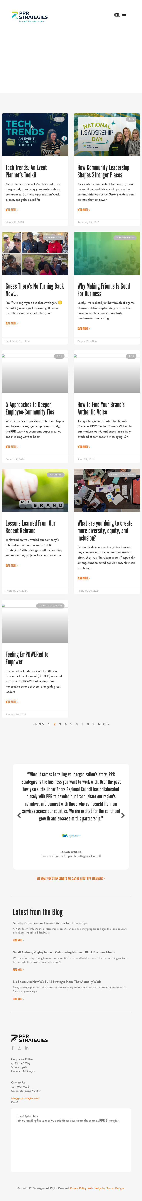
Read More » (12, 210)
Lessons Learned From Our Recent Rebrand (30, 527)
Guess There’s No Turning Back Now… (35, 290)
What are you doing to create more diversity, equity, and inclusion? (105, 531)
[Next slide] (122, 818)
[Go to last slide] (19, 818)
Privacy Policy (78, 1192)
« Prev (38, 724)
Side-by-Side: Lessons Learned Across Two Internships (50, 927)
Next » (104, 724)
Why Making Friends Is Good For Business (103, 290)
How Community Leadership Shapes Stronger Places (103, 172)
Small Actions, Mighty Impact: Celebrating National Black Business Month (64, 956)
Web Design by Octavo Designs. (106, 1192)
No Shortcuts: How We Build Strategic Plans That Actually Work (57, 986)
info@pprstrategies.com (25, 1102)
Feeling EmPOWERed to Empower (27, 658)
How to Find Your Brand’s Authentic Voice (101, 409)
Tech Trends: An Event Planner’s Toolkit (26, 172)
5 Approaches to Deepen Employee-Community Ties (30, 409)
